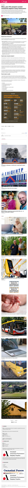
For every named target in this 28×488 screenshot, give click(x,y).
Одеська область (3, 210)
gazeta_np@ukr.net (6, 446)
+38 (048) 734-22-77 (6, 435)
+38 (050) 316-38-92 (6, 445)
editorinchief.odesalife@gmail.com (8, 439)
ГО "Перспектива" (5, 467)
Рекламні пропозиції (6, 444)
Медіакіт (5, 443)
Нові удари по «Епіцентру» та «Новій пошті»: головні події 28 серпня (13, 165)
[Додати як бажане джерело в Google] (12, 126)
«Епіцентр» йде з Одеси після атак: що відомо (9, 188)
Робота (4, 465)
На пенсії (4, 464)
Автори (16, 420)
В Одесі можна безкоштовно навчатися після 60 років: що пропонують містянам (12, 234)
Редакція (4, 15)
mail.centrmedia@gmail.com (7, 436)
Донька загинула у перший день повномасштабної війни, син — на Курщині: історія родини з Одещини (12, 212)
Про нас (12, 420)
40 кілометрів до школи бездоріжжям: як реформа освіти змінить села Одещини (13, 377)
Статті (5, 210)
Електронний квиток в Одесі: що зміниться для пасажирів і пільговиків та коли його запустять (12, 279)
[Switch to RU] (25, 1)
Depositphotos (5, 466)
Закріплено (22, 1)
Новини (2, 164)
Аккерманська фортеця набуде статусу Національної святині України (11, 397)
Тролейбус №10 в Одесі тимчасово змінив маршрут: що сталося (10, 336)
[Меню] (24, 1)
